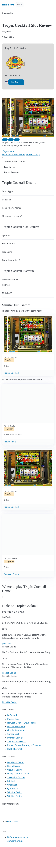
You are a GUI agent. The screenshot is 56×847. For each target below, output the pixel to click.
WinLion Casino (14, 796)
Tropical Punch (11, 574)
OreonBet (12, 784)
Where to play (33, 154)
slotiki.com (12, 821)
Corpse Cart (13, 734)
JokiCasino (7, 643)
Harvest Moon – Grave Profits (21, 722)
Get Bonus (16, 82)
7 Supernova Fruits (16, 741)
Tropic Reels (10, 441)
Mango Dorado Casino (18, 773)
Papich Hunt (13, 719)
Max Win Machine (16, 726)
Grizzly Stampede (15, 730)
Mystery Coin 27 (15, 737)
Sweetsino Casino (16, 777)
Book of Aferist (14, 748)
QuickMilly (12, 788)
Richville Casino (9, 702)
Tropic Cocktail (11, 372)
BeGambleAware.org (17, 837)
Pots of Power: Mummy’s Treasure (24, 745)
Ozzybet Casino (15, 769)
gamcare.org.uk (15, 840)
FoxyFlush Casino (15, 762)
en (18, 4)
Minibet (11, 781)
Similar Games (18, 154)
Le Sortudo (12, 715)
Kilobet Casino (9, 672)
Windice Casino (14, 792)
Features (6, 154)
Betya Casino (13, 766)
